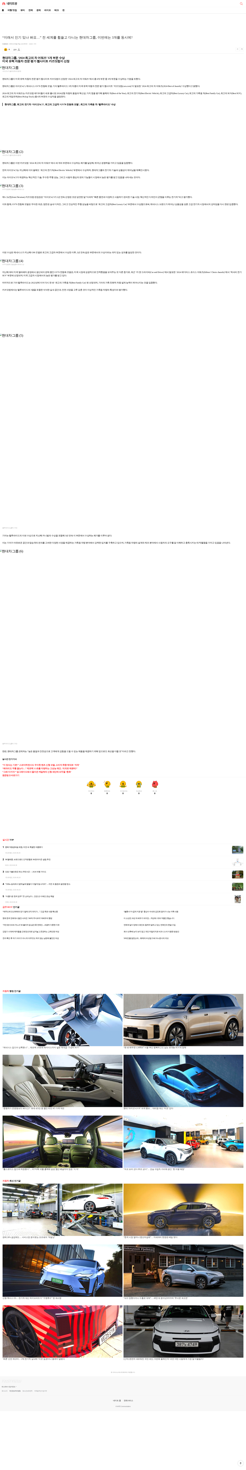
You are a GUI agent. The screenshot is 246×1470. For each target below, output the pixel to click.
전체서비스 (128, 1400)
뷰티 (22, 10)
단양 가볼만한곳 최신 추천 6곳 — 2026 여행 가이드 (25, 872)
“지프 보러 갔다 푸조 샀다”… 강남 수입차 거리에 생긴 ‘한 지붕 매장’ (154, 1169)
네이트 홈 (117, 1400)
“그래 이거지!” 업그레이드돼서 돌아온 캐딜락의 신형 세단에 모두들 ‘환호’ (36, 772)
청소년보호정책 (27, 1391)
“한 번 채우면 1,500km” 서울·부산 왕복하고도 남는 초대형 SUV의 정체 (155, 1047)
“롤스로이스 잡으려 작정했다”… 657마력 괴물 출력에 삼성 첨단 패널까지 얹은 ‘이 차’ (41, 1169)
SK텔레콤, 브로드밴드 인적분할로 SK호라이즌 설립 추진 (27, 859)
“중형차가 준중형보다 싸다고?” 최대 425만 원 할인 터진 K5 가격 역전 (33, 1108)
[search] (241, 3)
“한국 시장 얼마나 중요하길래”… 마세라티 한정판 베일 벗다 (150, 1237)
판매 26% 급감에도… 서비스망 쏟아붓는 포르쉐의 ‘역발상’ (29, 1237)
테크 (56, 10)
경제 (38, 10)
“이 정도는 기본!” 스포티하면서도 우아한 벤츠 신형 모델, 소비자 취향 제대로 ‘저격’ (41, 765)
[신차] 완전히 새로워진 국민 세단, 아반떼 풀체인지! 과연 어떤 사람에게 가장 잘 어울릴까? (164, 1359)
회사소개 (4, 1391)
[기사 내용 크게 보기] (242, 49)
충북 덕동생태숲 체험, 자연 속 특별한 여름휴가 (24, 847)
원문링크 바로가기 (10, 775)
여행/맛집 (12, 10)
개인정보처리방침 (14, 1391)
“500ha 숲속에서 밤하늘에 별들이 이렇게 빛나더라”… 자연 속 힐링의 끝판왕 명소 (37, 884)
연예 (30, 10)
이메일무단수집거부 (40, 1391)
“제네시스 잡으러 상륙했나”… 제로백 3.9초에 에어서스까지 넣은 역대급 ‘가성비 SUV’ (41, 1047)
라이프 (47, 10)
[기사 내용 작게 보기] (238, 50)
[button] (241, 1463)
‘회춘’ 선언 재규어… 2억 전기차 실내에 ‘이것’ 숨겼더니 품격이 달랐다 (34, 1359)
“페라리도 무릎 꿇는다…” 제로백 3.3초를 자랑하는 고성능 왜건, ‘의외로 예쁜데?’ (40, 768)
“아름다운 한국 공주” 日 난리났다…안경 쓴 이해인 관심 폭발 (29, 896)
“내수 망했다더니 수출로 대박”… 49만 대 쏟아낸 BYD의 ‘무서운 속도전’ (156, 1298)
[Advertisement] (123, 22)
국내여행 (8, 853)
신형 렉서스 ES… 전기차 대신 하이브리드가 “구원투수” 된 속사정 (32, 1298)
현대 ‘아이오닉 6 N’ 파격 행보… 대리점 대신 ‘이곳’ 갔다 (148, 1108)
